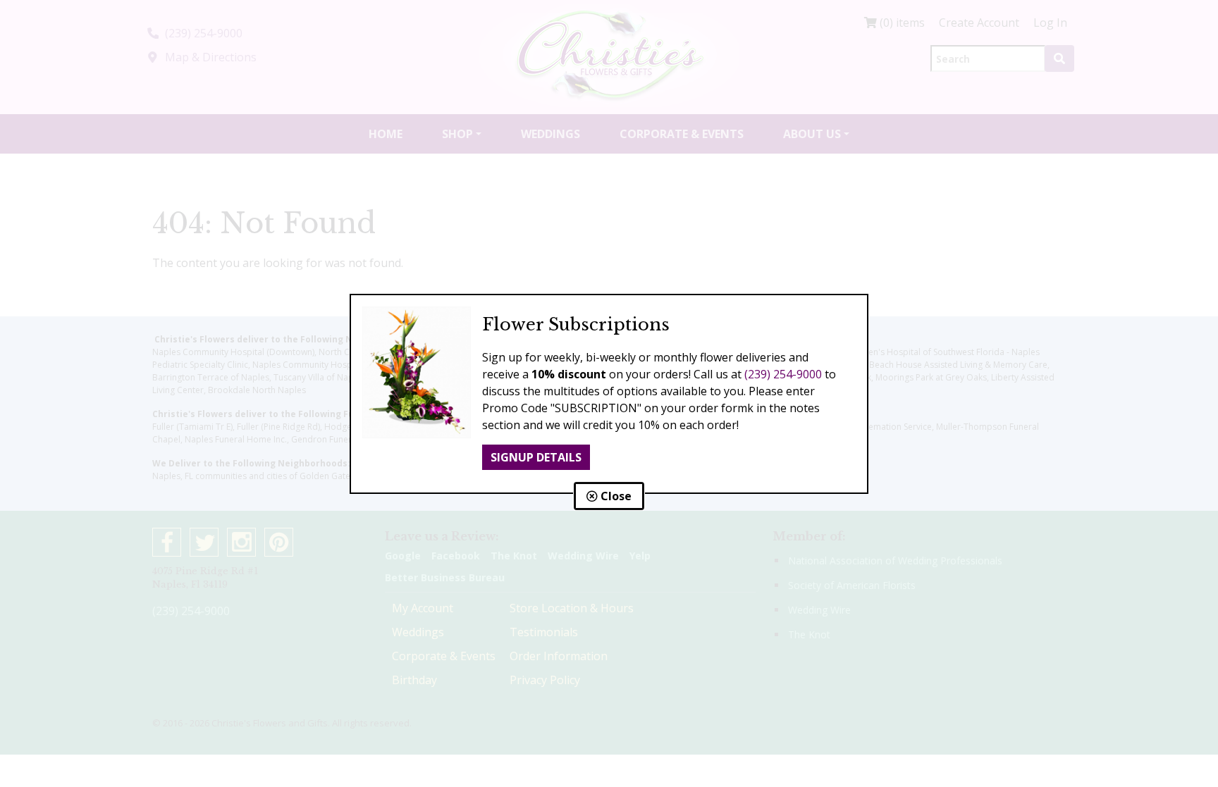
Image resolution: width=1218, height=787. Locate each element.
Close (615, 496)
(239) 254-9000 (783, 374)
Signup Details (536, 457)
